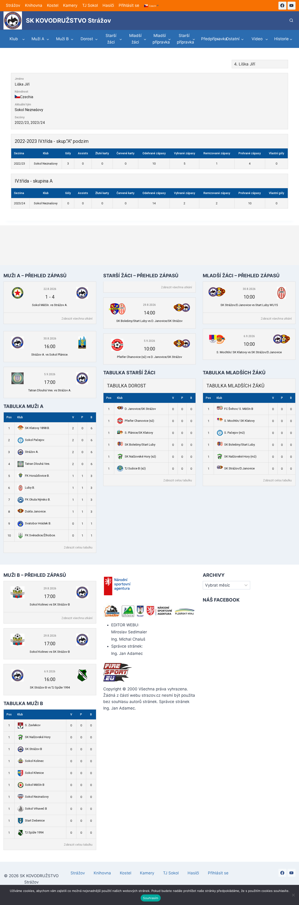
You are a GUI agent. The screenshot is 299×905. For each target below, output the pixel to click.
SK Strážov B (33, 749)
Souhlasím (150, 898)
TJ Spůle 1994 (34, 832)
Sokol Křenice (34, 773)
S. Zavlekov (32, 725)
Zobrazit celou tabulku (78, 547)
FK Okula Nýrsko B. (37, 499)
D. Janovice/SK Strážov (140, 409)
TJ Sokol (90, 5)
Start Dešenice (35, 820)
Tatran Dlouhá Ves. (37, 463)
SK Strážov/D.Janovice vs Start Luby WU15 (249, 305)
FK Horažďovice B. (37, 475)
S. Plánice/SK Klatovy (139, 432)
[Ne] (293, 895)
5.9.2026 (49, 374)
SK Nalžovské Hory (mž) (240, 456)
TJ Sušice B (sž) (135, 468)
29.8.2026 (149, 304)
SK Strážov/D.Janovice (239, 468)
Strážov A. (32, 452)
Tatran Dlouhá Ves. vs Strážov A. (49, 390)
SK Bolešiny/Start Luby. (239, 444)
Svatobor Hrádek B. (38, 523)
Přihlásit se (129, 5)
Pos (9, 417)
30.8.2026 (49, 338)
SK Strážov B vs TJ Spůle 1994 (50, 687)
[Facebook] (282, 6)
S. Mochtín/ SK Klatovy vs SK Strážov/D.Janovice (249, 352)
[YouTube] (291, 6)
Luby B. (30, 487)
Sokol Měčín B (34, 784)
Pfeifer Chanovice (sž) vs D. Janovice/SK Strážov (149, 357)
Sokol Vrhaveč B (36, 808)
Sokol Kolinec (34, 761)
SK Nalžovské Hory (37, 737)
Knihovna (33, 5)
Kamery (70, 5)
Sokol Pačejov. (35, 440)
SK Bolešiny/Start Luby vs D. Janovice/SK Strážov (149, 321)
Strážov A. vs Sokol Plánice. (49, 354)
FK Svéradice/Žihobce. (40, 535)
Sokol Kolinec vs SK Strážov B (50, 604)
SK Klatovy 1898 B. (37, 428)
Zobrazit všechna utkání (77, 318)
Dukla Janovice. (35, 511)
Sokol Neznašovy (29, 110)
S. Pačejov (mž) (234, 432)
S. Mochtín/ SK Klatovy (239, 420)
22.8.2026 (49, 289)
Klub (20, 417)
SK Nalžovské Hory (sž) (140, 456)
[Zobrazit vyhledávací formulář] (291, 20)
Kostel (52, 5)
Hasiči (108, 5)
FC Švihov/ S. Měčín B (238, 409)
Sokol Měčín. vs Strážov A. (50, 305)
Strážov (13, 5)
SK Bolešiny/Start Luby (140, 444)
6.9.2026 (249, 336)
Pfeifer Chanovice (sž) (139, 420)
